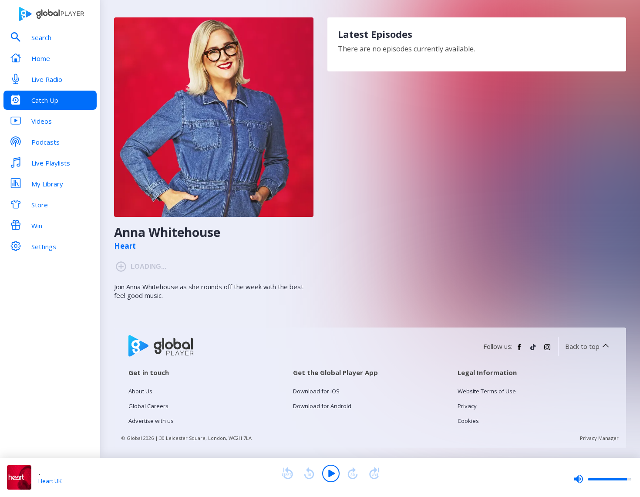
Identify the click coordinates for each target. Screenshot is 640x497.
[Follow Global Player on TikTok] (533, 351)
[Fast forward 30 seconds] (352, 473)
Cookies (468, 421)
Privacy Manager (599, 438)
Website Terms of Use (487, 391)
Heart (125, 246)
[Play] (331, 473)
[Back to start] (287, 473)
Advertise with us (151, 421)
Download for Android (322, 406)
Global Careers (148, 406)
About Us (140, 391)
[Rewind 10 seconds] (309, 473)
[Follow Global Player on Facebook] (519, 351)
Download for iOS (316, 391)
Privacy (467, 406)
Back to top (582, 346)
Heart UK (50, 481)
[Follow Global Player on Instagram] (547, 351)
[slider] (602, 479)
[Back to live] (374, 473)
